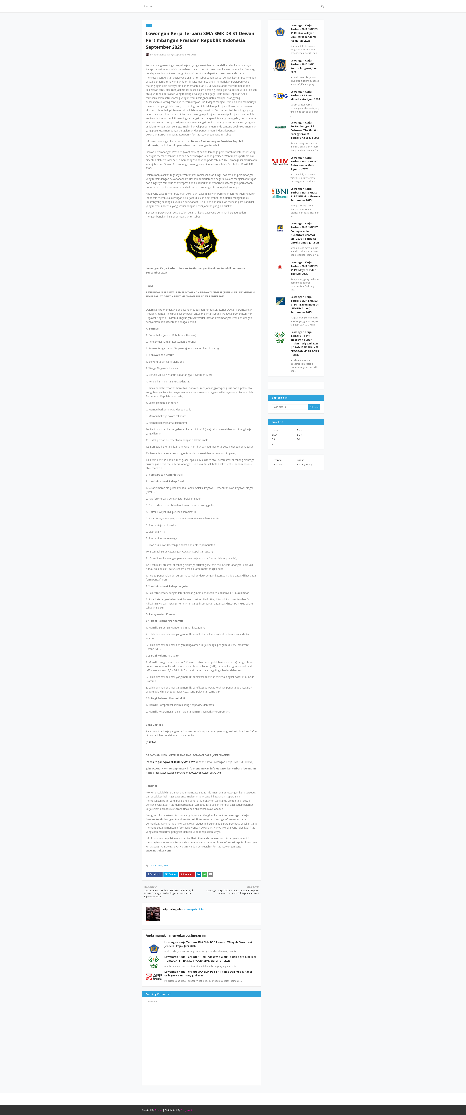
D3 (150, 865)
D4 (298, 439)
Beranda (277, 460)
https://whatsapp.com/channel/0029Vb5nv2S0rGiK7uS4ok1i (189, 772)
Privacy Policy (304, 464)
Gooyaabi (186, 1110)
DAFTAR (152, 742)
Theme (158, 1110)
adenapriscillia (161, 54)
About (300, 460)
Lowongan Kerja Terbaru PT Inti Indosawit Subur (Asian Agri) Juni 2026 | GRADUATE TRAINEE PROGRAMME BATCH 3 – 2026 (305, 343)
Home (275, 430)
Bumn (300, 430)
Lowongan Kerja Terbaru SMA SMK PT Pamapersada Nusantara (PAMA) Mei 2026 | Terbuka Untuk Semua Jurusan (305, 233)
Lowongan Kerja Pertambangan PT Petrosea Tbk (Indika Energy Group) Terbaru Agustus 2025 (305, 130)
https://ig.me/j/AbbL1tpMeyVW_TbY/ (171, 762)
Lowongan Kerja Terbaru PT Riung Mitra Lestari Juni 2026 (305, 95)
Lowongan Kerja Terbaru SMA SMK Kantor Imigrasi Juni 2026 (304, 66)
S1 (154, 865)
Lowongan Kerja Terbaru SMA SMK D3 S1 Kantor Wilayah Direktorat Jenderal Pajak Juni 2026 (304, 33)
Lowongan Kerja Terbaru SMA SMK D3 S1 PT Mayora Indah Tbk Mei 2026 (304, 268)
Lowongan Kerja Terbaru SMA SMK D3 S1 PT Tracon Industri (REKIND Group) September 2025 (305, 304)
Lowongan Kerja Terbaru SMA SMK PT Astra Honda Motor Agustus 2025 (304, 163)
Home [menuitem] (148, 6)
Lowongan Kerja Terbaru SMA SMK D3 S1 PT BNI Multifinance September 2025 (305, 194)
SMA (159, 865)
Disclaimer (277, 464)
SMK (166, 865)
